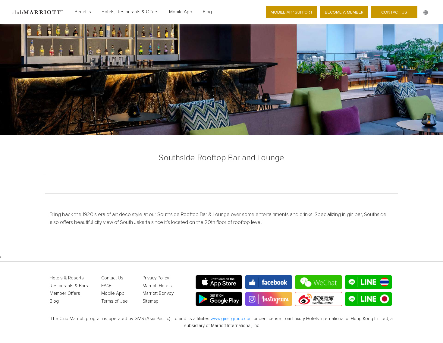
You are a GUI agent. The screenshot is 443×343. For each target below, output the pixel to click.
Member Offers (65, 293)
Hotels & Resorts (67, 278)
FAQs (106, 286)
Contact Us (394, 11)
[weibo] (318, 299)
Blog (207, 12)
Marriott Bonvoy (158, 293)
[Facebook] (268, 282)
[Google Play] (219, 299)
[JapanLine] (368, 299)
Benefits (83, 12)
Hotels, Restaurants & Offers (130, 12)
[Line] (368, 282)
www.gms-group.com (232, 318)
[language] (425, 13)
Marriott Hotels (157, 286)
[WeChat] (318, 282)
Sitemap (151, 301)
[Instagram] (268, 299)
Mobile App (180, 12)
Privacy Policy (156, 278)
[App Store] (219, 282)
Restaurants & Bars (69, 286)
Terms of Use (114, 301)
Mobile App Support (292, 11)
